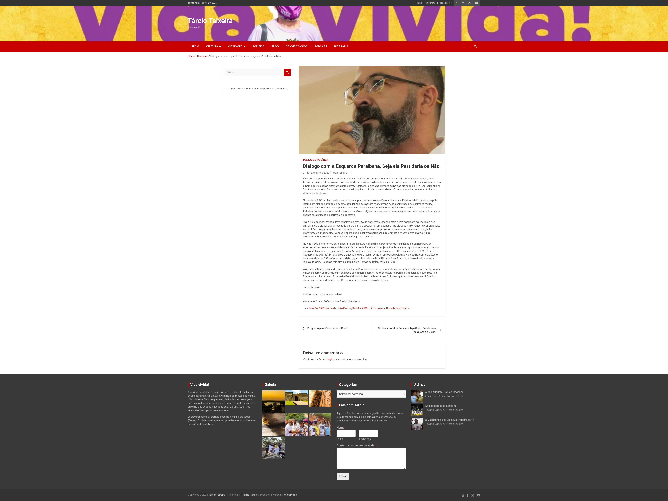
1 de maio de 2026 (435, 410)
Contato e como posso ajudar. (357, 445)
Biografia (430, 3)
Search (287, 72)
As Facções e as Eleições (441, 406)
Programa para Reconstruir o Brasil (327, 328)
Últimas (419, 385)
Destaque (309, 159)
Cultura (212, 46)
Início (419, 3)
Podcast (321, 46)
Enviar (342, 476)
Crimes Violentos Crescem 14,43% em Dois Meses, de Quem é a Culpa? (407, 330)
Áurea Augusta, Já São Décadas (444, 392)
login (330, 359)
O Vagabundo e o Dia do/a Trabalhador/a (449, 419)
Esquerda (331, 308)
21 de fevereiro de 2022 (316, 172)
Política (258, 46)
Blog (275, 46)
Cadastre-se (445, 3)
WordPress (290, 494)
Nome (341, 427)
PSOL (365, 308)
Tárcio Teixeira (210, 21)
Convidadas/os (297, 46)
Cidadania (235, 46)
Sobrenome (365, 438)
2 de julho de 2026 (435, 396)
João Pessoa (344, 308)
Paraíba (356, 308)
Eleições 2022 (317, 308)
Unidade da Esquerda (397, 308)
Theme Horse (249, 494)
